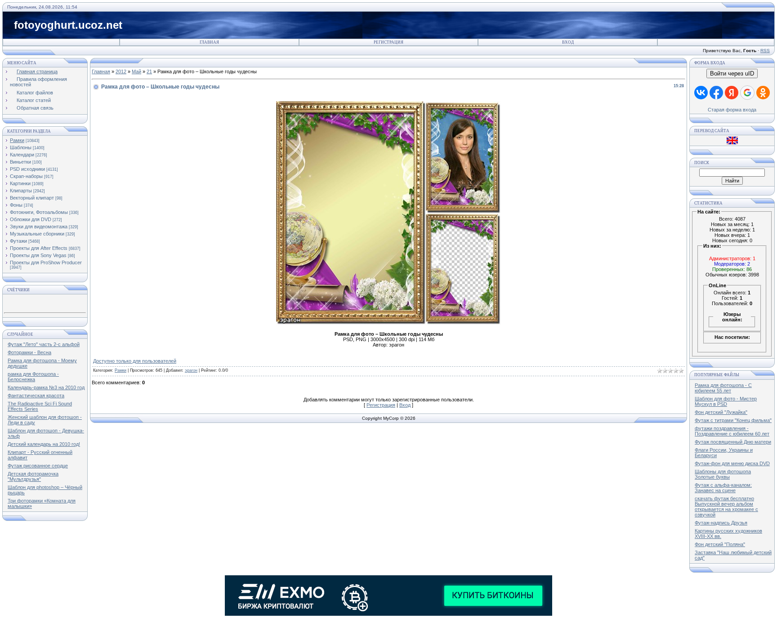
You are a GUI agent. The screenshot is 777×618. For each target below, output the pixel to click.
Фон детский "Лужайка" (721, 412)
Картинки (20, 183)
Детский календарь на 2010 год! (44, 444)
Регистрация (388, 42)
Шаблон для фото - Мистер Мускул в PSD (726, 401)
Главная (209, 42)
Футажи (18, 241)
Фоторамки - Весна (29, 352)
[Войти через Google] (747, 92)
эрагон (191, 370)
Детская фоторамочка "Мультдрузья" (33, 476)
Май (136, 71)
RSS (765, 50)
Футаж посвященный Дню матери (733, 442)
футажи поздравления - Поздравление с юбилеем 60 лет (732, 431)
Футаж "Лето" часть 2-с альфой (44, 344)
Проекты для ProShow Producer (46, 262)
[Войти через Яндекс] (731, 92)
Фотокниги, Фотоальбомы (39, 212)
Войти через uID (732, 73)
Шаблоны (20, 147)
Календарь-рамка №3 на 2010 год (46, 387)
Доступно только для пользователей (134, 361)
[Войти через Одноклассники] (763, 92)
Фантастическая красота (36, 395)
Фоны (16, 205)
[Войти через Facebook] (716, 92)
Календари (22, 154)
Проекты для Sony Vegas (38, 255)
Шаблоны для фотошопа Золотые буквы (723, 474)
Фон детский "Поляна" (720, 544)
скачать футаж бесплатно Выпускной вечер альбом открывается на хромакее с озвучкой (726, 506)
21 (149, 71)
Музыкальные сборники (37, 233)
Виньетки (20, 162)
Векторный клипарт (32, 197)
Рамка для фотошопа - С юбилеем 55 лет (723, 387)
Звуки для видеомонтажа (38, 226)
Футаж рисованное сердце (38, 465)
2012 (121, 71)
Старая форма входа (732, 109)
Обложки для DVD (30, 219)
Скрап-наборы (26, 176)
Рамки (17, 140)
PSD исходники (27, 169)
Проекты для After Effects (38, 248)
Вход (568, 42)
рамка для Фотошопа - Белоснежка (33, 376)
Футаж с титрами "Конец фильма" (733, 420)
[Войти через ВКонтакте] (701, 92)
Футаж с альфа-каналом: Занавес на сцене (723, 487)
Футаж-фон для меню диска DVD (732, 463)
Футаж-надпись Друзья (721, 522)
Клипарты (21, 190)
